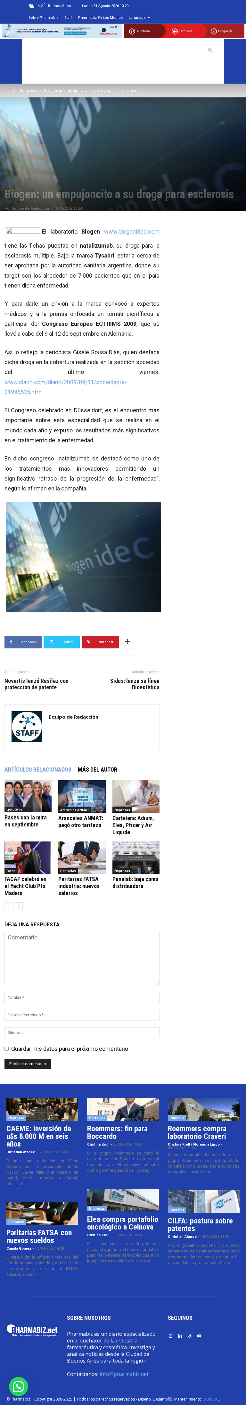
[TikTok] (189, 1335)
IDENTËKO (211, 1399)
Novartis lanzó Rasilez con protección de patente (36, 684)
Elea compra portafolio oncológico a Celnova (122, 1223)
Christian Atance (20, 1152)
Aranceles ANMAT (74, 810)
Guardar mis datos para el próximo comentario (69, 1048)
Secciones (151, 50)
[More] (127, 642)
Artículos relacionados (37, 769)
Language (137, 18)
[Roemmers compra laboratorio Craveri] (204, 1109)
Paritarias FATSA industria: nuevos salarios (79, 886)
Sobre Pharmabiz (43, 18)
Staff (68, 18)
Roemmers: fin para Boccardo (117, 1132)
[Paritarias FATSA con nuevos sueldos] (42, 1213)
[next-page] (19, 906)
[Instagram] (170, 1335)
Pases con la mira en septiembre (25, 821)
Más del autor (97, 769)
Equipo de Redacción (30, 208)
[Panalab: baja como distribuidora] (136, 857)
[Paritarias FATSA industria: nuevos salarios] (81, 857)
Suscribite (42, 72)
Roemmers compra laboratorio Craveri (197, 1132)
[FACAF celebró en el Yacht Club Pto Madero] (28, 857)
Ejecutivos (14, 809)
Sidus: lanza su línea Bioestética (135, 684)
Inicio (9, 90)
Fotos (11, 871)
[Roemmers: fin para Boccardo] (123, 1109)
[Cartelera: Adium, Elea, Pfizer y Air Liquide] (136, 796)
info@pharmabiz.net (124, 1374)
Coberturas (185, 50)
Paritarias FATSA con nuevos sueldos (39, 1236)
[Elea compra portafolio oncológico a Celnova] (123, 1200)
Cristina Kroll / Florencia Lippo (194, 1144)
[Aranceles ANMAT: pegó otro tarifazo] (81, 796)
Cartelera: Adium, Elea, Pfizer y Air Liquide (133, 825)
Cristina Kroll (98, 1144)
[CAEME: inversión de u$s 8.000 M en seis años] (42, 1109)
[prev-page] (8, 906)
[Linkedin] (180, 1335)
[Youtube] (199, 1335)
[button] (209, 50)
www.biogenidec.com (132, 231)
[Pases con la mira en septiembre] (28, 796)
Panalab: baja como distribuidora (135, 882)
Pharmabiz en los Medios (100, 18)
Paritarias (68, 871)
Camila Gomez (18, 1248)
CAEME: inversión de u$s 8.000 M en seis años (38, 1136)
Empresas (29, 90)
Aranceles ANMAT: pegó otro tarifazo (80, 821)
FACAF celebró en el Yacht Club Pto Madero (25, 886)
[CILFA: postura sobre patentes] (204, 1201)
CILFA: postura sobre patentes (200, 1224)
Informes (177, 1118)
